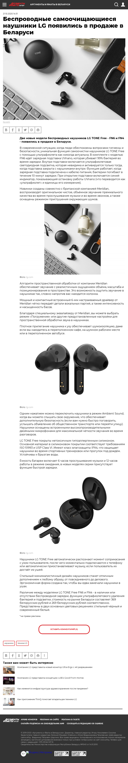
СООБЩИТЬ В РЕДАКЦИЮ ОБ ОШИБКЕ (85, 723)
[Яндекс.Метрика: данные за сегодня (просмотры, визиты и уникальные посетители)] (39, 752)
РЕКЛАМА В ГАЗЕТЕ (71, 719)
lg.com (6, 122)
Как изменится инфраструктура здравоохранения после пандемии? (52, 688)
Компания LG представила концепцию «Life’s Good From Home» (50, 678)
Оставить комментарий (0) (64, 629)
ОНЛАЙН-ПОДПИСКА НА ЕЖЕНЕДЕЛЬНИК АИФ (42, 723)
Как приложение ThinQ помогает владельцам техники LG (47, 699)
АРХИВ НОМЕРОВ (29, 719)
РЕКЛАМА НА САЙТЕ (49, 719)
